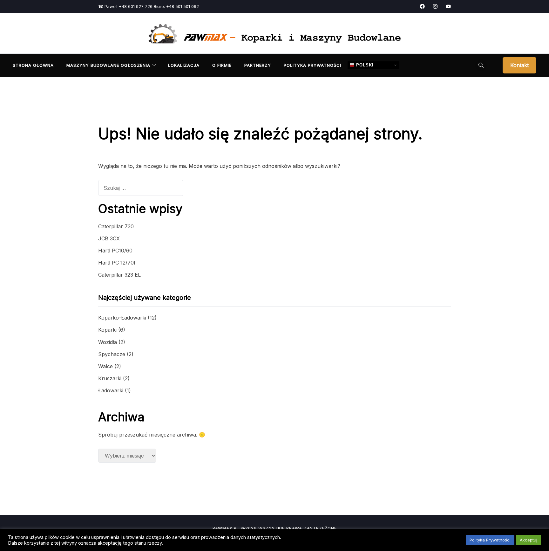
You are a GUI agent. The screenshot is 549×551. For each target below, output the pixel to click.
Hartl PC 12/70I (116, 262)
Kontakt (519, 65)
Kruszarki (109, 378)
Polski (364, 65)
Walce (105, 366)
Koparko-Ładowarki (122, 317)
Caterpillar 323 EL (119, 275)
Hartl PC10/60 (115, 250)
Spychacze (111, 354)
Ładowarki (110, 390)
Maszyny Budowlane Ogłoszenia (108, 65)
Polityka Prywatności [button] (490, 539)
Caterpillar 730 (116, 226)
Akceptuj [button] (528, 539)
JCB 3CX (109, 238)
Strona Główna (33, 65)
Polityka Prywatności (312, 65)
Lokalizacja (184, 65)
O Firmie (222, 65)
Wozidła (107, 342)
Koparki (107, 330)
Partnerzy (257, 65)
